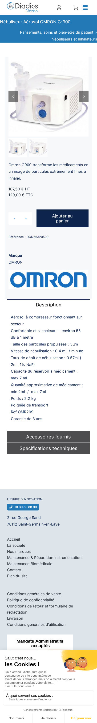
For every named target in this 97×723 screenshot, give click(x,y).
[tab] (48, 304)
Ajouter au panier (62, 218)
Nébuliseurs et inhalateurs (74, 39)
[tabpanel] (48, 370)
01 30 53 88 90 (26, 507)
